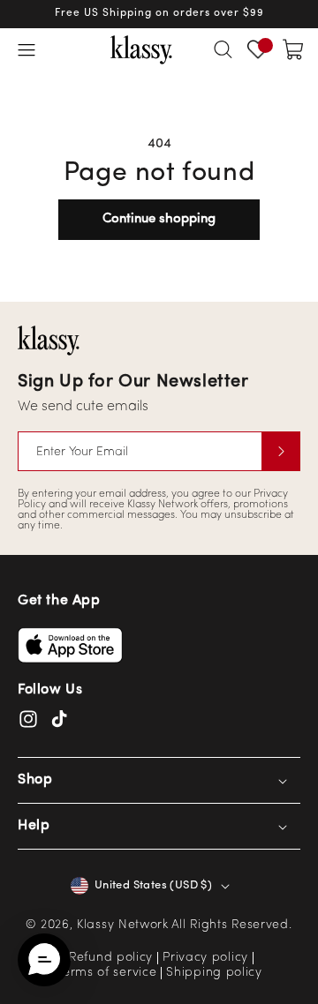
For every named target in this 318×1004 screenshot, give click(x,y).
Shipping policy (214, 972)
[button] (26, 49)
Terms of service (106, 972)
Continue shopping (159, 219)
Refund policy (111, 957)
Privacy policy (205, 957)
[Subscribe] (280, 451)
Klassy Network (123, 925)
